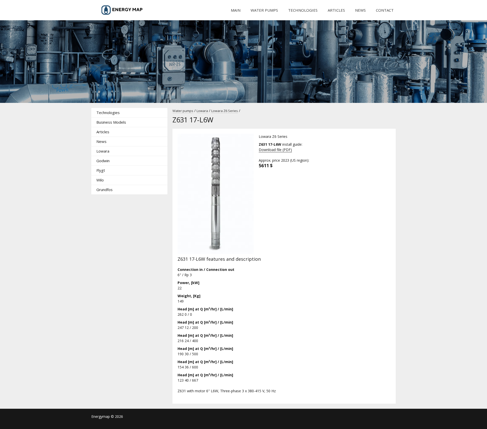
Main (235, 10)
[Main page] (129, 10)
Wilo (100, 179)
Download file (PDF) (275, 149)
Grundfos (104, 189)
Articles (336, 10)
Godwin (103, 160)
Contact (385, 10)
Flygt (100, 170)
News (360, 10)
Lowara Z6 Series (224, 110)
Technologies (303, 10)
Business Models (111, 122)
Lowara (102, 151)
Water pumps (264, 10)
